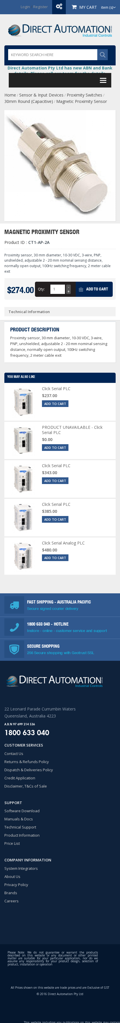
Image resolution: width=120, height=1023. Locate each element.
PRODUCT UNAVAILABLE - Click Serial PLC (72, 429)
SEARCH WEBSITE (102, 54)
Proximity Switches (84, 95)
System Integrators (21, 868)
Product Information (22, 835)
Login (25, 6)
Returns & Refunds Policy (26, 761)
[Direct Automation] (60, 29)
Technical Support (20, 827)
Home (10, 95)
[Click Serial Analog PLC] (23, 556)
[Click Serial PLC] (23, 402)
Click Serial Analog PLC (63, 543)
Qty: (41, 289)
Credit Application (19, 778)
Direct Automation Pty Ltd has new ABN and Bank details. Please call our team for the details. (60, 70)
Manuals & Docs (18, 819)
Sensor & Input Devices (41, 95)
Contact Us (13, 753)
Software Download (22, 810)
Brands (10, 892)
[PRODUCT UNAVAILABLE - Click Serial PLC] (23, 440)
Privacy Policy (16, 884)
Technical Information (29, 311)
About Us (12, 876)
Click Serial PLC (56, 388)
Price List (12, 843)
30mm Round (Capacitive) (28, 101)
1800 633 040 (39, 624)
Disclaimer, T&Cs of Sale (25, 786)
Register (40, 6)
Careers (11, 901)
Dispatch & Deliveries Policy (28, 769)
